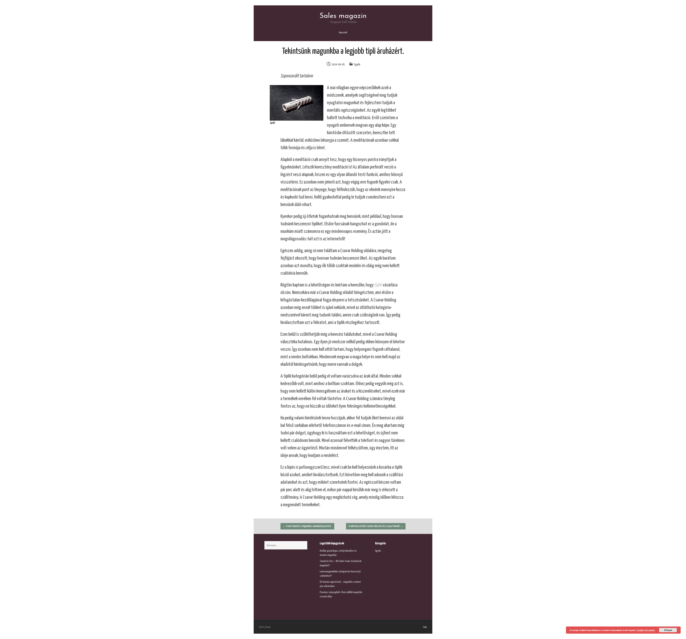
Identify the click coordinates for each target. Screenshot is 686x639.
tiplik (378, 285)
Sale (425, 627)
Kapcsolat (343, 32)
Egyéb (357, 64)
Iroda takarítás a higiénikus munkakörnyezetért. (307, 526)
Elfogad (668, 630)
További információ (646, 630)
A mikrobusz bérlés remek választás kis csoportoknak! (376, 526)
